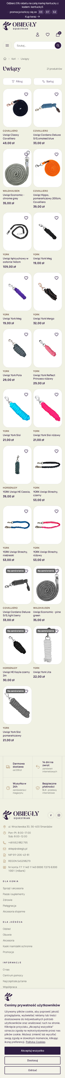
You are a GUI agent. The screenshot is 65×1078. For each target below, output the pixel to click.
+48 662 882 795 (18, 842)
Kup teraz (30, 16)
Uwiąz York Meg (42, 258)
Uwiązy (25, 58)
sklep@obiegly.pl (17, 848)
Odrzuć (32, 1070)
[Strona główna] (5, 58)
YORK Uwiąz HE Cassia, (16, 491)
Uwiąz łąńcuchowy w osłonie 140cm (15, 260)
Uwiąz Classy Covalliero (11, 136)
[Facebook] (51, 815)
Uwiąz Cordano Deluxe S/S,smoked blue (47, 136)
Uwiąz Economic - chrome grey (13, 196)
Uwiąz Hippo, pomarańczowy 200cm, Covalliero (47, 198)
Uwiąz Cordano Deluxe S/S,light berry (16, 613)
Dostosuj (32, 1060)
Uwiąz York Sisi (12, 435)
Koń (14, 58)
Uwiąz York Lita (42, 672)
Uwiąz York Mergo (43, 318)
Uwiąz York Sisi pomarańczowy (12, 733)
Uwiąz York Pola (12, 375)
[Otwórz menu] (7, 45)
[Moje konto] (37, 34)
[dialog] (32, 1033)
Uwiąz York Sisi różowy (46, 435)
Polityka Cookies (35, 1041)
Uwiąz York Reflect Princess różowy (44, 376)
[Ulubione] (47, 34)
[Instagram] (59, 815)
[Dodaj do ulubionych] (26, 94)
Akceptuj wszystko (32, 1050)
